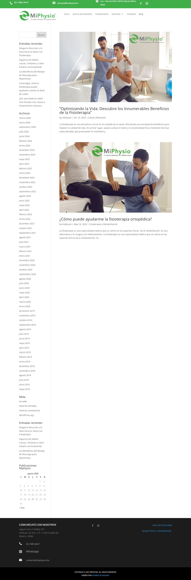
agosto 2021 (25, 237)
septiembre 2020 (27, 274)
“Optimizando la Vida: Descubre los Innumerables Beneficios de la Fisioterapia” (114, 110)
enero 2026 (24, 122)
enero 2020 (24, 306)
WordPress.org (26, 415)
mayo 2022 (24, 205)
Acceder (23, 401)
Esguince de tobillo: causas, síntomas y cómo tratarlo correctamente (31, 63)
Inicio (66, 14)
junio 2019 (24, 338)
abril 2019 (24, 347)
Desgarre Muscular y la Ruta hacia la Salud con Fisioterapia (31, 52)
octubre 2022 (25, 186)
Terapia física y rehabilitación (157, 530)
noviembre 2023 (27, 154)
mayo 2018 (24, 389)
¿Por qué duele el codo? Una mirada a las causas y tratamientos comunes (32, 102)
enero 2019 (24, 361)
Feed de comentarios (29, 410)
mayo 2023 (24, 159)
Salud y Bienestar (97, 117)
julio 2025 (24, 131)
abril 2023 (24, 163)
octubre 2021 (25, 228)
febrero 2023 (25, 168)
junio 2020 (24, 287)
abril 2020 (24, 297)
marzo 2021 (25, 246)
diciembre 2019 (27, 310)
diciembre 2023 (27, 150)
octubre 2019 (25, 320)
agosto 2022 (25, 196)
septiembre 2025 (27, 127)
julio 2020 (24, 283)
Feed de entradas (28, 405)
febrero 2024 (25, 140)
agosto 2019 (25, 329)
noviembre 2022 (27, 182)
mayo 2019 (24, 343)
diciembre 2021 (27, 223)
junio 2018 (24, 384)
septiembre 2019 (27, 324)
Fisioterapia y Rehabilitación (103, 224)
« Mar (22, 507)
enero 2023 (24, 173)
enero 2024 (24, 145)
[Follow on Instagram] (146, 3)
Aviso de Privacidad (162, 525)
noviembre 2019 (27, 315)
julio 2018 (24, 379)
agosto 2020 (25, 278)
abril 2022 (24, 209)
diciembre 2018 (27, 366)
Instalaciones (101, 14)
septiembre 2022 (27, 191)
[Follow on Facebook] (140, 3)
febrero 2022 (25, 214)
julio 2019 (24, 333)
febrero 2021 (25, 251)
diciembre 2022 (27, 177)
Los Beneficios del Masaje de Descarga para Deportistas (32, 75)
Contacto (131, 14)
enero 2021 (24, 255)
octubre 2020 (25, 269)
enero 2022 (24, 219)
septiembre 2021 (27, 232)
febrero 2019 (25, 356)
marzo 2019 (25, 352)
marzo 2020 (25, 301)
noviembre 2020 (27, 265)
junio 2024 (24, 136)
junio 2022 (24, 200)
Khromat (105, 575)
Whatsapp (32, 551)
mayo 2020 (24, 292)
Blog (141, 14)
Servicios (116, 14)
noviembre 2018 (27, 370)
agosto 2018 (25, 375)
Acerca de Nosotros (82, 14)
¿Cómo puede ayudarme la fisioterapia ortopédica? (105, 219)
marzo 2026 (25, 117)
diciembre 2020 (27, 260)
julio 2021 (24, 242)
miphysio (66, 117)
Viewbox (96, 575)
